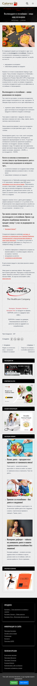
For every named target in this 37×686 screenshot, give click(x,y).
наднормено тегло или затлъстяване (13, 184)
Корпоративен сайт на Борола (13, 665)
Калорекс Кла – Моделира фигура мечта (16, 617)
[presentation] (20, 448)
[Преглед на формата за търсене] (27, 3)
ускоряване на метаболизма (13, 258)
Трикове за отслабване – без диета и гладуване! (19, 501)
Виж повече (23, 682)
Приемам (14, 682)
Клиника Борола (9, 663)
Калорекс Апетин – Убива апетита (14, 614)
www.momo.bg (6, 278)
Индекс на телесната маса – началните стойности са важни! (8, 349)
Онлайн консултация (10, 633)
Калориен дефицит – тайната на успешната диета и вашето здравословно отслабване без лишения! (19, 544)
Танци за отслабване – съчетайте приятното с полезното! (28, 349)
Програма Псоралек (10, 660)
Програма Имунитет (10, 658)
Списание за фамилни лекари (13, 668)
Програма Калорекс (10, 631)
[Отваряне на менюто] (33, 3)
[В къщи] (4, 8)
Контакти (7, 638)
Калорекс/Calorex (10, 229)
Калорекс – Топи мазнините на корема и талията (16, 611)
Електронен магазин (10, 655)
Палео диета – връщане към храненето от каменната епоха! (20, 461)
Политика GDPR (9, 641)
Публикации (7, 636)
